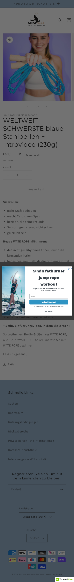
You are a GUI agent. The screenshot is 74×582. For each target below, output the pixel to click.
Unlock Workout (49, 302)
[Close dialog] (69, 268)
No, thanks (48, 312)
